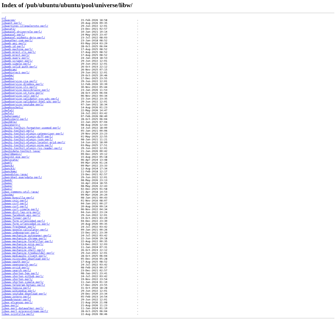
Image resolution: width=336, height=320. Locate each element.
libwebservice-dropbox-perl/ (23, 84)
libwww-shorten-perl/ (17, 279)
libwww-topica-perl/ (16, 287)
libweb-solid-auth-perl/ (19, 66)
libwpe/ (7, 183)
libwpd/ (7, 180)
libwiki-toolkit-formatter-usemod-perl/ (31, 127)
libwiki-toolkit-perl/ (18, 130)
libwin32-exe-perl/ (16, 156)
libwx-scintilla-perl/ (18, 314)
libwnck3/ (9, 168)
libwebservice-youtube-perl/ (23, 104)
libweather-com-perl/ (17, 40)
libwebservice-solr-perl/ (20, 95)
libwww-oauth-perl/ (16, 261)
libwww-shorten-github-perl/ (23, 276)
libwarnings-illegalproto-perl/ (25, 25)
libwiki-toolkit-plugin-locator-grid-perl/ (33, 142)
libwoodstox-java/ (15, 174)
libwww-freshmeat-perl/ (19, 226)
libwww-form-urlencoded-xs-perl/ (26, 223)
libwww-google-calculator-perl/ (25, 229)
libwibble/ (9, 122)
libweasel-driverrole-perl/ (22, 31)
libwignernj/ (11, 124)
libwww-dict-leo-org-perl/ (21, 212)
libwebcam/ (9, 69)
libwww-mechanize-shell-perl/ (23, 250)
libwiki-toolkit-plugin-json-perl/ (27, 139)
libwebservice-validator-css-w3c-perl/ (30, 98)
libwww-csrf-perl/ (15, 203)
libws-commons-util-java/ (20, 191)
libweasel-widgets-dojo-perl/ (23, 37)
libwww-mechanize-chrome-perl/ (24, 238)
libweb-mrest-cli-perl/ (19, 52)
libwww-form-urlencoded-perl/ (23, 220)
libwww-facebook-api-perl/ (21, 215)
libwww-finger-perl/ (16, 218)
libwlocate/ (10, 159)
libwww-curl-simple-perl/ (20, 209)
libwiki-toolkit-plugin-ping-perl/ (27, 145)
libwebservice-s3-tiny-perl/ (23, 92)
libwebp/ (8, 78)
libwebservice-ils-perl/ (19, 87)
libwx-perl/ (10, 305)
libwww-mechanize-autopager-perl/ (26, 235)
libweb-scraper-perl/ (17, 60)
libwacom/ (9, 20)
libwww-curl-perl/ (15, 206)
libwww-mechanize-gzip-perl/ (23, 244)
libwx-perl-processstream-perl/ (25, 311)
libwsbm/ (8, 194)
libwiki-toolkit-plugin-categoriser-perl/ (33, 133)
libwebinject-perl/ (16, 72)
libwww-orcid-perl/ (16, 267)
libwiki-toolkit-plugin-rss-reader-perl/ (32, 148)
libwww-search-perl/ (16, 270)
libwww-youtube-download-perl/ (24, 293)
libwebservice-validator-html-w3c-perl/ (31, 101)
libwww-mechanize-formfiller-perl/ (27, 241)
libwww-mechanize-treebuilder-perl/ (28, 252)
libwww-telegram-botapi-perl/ (23, 285)
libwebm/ (8, 75)
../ (4, 17)
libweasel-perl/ (13, 34)
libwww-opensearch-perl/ (19, 264)
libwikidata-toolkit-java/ (21, 151)
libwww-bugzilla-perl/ (18, 197)
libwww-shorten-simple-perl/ (23, 282)
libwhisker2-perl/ (15, 119)
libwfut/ (8, 113)
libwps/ (7, 188)
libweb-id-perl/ (13, 46)
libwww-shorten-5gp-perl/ (20, 273)
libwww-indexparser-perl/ (20, 232)
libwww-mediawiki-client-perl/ (24, 255)
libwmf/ (7, 162)
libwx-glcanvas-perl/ (17, 302)
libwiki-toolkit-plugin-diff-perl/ (27, 136)
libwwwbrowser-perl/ (16, 299)
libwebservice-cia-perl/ (19, 81)
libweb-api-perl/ (14, 43)
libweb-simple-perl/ (16, 63)
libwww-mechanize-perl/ (19, 247)
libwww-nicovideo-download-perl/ (26, 258)
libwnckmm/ (9, 171)
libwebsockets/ (12, 107)
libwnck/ (8, 165)
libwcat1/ (9, 28)
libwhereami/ (11, 116)
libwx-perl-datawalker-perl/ (23, 308)
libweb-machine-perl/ (17, 49)
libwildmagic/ (12, 154)
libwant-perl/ (12, 23)
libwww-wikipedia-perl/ (19, 290)
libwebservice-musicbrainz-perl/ (26, 89)
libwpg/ (7, 186)
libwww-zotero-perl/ (16, 296)
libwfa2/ (8, 110)
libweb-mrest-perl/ (16, 55)
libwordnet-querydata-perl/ (22, 177)
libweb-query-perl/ (16, 57)
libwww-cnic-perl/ (15, 200)
